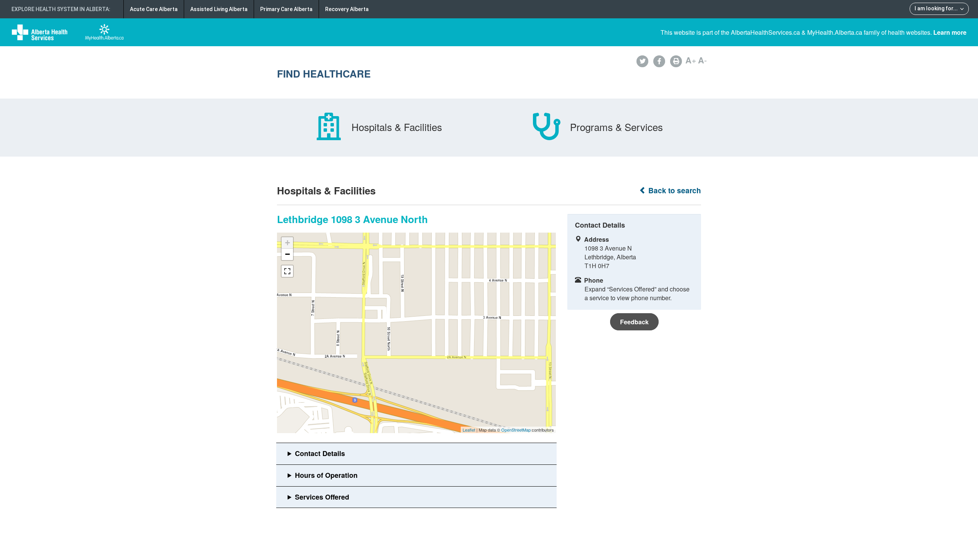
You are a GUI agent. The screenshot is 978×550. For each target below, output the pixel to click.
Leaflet (469, 430)
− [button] (287, 254)
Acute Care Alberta (154, 9)
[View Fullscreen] (287, 271)
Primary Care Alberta (286, 9)
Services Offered (322, 497)
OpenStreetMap (516, 430)
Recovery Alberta (347, 9)
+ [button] (287, 242)
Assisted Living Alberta (219, 9)
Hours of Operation (326, 475)
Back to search (673, 190)
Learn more (950, 32)
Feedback (634, 321)
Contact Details (320, 453)
